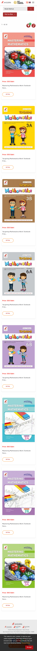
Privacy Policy (26, 643)
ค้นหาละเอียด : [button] (9, 14)
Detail (8, 94)
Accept (29, 647)
